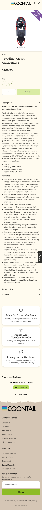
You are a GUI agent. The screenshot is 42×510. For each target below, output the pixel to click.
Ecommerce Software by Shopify (26, 501)
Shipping (5, 294)
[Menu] (2, 3)
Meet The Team (7, 457)
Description (7, 103)
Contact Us (6, 423)
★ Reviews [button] (40, 257)
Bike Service (6, 430)
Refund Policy (7, 434)
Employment (6, 461)
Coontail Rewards (8, 465)
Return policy (7, 289)
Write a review (21, 387)
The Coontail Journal (9, 469)
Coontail (12, 501)
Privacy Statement (8, 442)
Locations (5, 427)
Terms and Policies (21, 505)
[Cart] (39, 3)
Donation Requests (9, 438)
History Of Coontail (9, 453)
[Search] (7, 3)
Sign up (21, 492)
